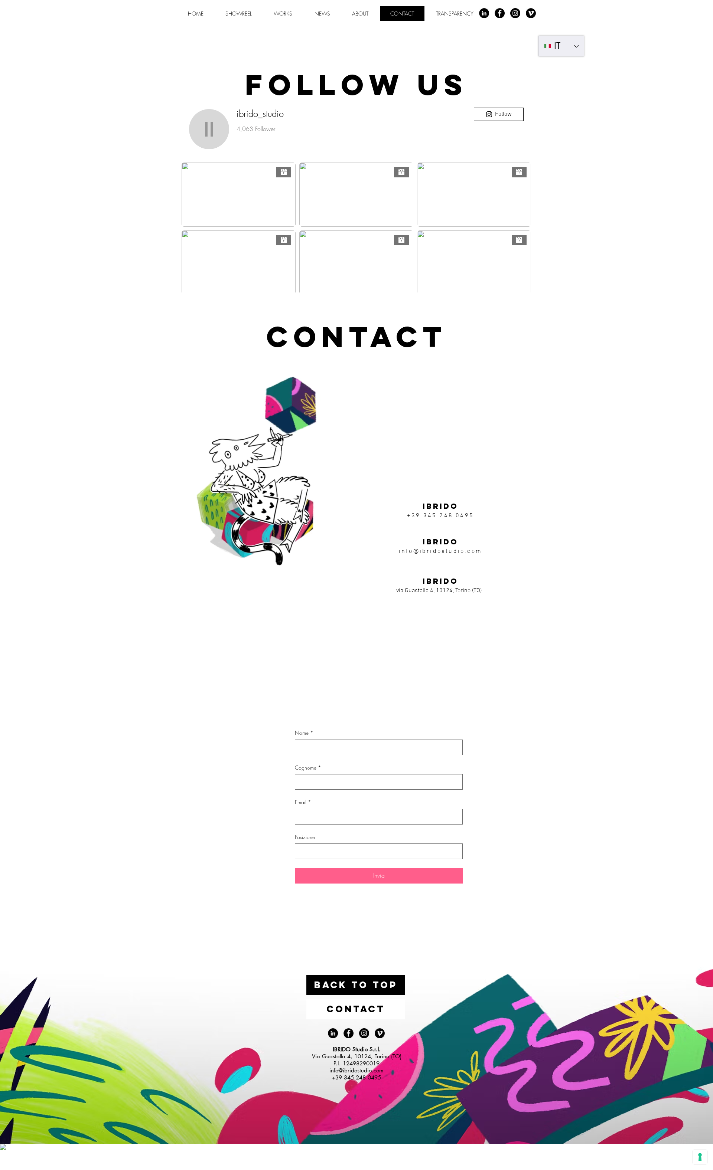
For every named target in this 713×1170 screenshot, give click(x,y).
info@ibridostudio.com (440, 551)
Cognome (308, 767)
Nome (304, 732)
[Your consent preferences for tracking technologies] (700, 1157)
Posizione (305, 836)
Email (303, 802)
